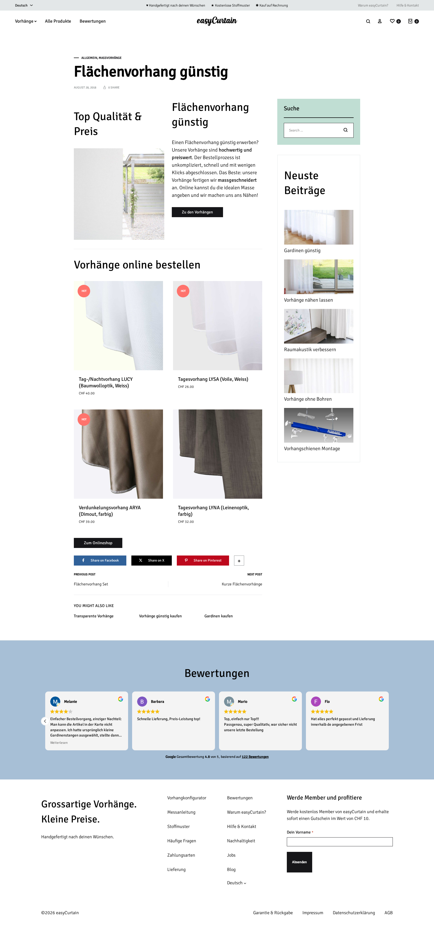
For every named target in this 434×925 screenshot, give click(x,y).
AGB (389, 912)
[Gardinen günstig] (318, 228)
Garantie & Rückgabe (273, 912)
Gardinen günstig (302, 250)
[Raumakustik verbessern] (318, 327)
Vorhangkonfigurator (186, 798)
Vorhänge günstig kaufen (160, 616)
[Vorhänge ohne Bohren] (318, 376)
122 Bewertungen (255, 757)
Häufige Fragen (181, 841)
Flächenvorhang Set (91, 584)
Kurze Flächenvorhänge (242, 584)
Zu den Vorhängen (197, 212)
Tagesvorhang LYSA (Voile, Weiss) (213, 379)
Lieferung (176, 869)
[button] (45, 721)
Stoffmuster (178, 826)
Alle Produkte (58, 21)
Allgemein (89, 58)
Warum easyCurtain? (373, 5)
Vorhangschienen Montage (312, 448)
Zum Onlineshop (98, 542)
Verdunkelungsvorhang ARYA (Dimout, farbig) (110, 510)
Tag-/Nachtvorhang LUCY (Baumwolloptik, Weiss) (106, 382)
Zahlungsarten (181, 855)
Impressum (312, 912)
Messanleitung (181, 812)
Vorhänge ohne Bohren (308, 399)
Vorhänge (24, 21)
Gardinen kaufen (218, 616)
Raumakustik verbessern (310, 349)
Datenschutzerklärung (354, 912)
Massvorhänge (110, 58)
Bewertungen (93, 21)
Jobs (231, 855)
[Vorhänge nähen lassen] (318, 277)
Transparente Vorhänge (94, 616)
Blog (231, 869)
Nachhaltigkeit (241, 841)
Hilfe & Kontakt (408, 5)
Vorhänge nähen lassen (308, 300)
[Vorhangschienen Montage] (318, 426)
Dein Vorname (300, 832)
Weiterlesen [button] (59, 743)
